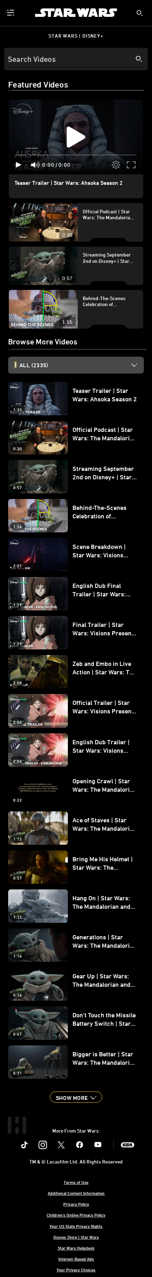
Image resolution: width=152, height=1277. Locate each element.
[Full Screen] (131, 164)
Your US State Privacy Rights (76, 1226)
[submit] (139, 13)
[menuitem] (11, 12)
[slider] (76, 155)
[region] (76, 136)
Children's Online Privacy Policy (76, 1214)
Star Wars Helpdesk (76, 1247)
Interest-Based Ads (76, 1258)
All (33, 365)
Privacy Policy (76, 1203)
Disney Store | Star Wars (76, 1236)
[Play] (18, 164)
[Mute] (35, 164)
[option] (81, 365)
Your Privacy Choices (76, 1269)
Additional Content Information (76, 1193)
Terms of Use (76, 1182)
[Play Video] (76, 137)
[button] (76, 1097)
